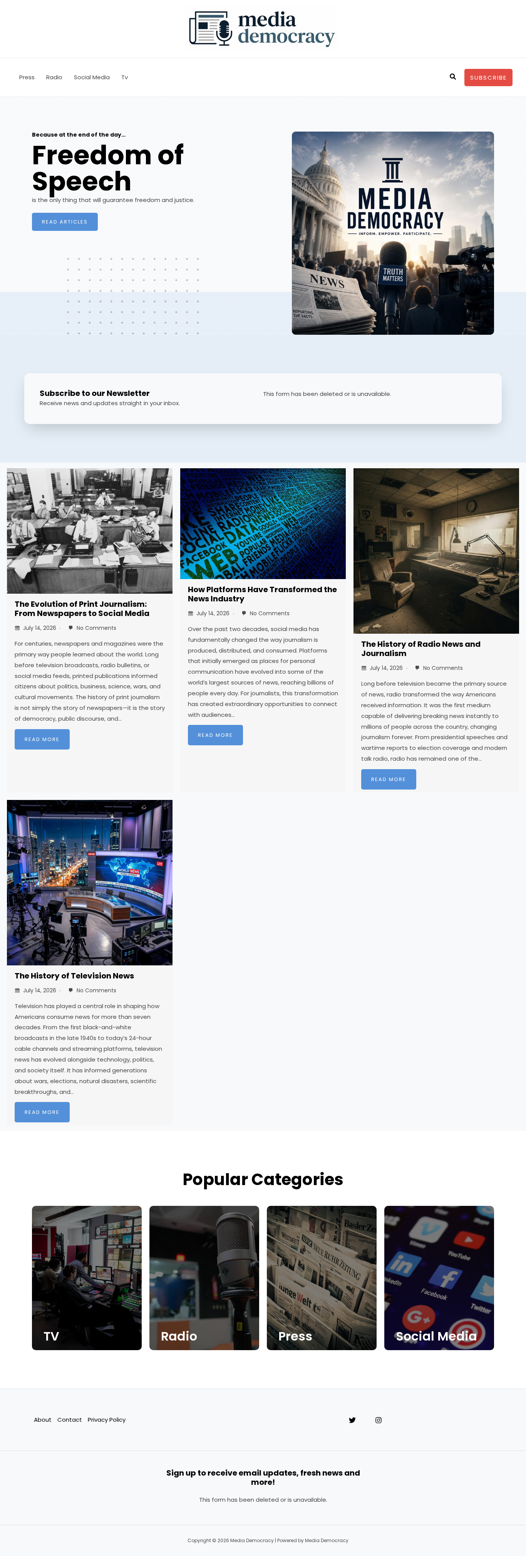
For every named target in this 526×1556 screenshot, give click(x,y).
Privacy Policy (107, 1420)
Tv (124, 77)
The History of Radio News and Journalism (421, 649)
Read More (42, 739)
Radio (54, 77)
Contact (69, 1420)
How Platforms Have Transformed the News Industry (262, 594)
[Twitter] (352, 1420)
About (43, 1420)
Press (27, 77)
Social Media (92, 77)
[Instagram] (378, 1420)
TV (51, 1336)
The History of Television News (74, 975)
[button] (453, 77)
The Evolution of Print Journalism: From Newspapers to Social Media (82, 609)
